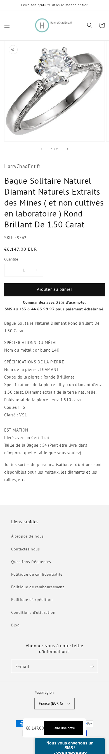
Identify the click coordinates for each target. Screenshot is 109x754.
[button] (7, 25)
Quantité (11, 259)
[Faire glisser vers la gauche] (41, 149)
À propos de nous (27, 536)
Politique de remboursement (37, 586)
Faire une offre (64, 727)
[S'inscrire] (92, 666)
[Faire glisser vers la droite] (67, 149)
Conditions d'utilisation (33, 612)
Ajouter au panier (54, 289)
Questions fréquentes (31, 561)
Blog (15, 625)
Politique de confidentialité (37, 574)
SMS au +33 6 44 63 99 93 (29, 309)
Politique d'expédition (32, 599)
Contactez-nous (25, 549)
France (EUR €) (51, 703)
